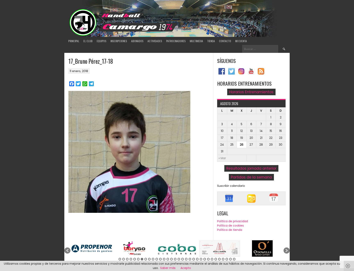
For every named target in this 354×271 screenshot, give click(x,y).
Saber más (168, 268)
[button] (67, 250)
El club (88, 41)
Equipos (101, 41)
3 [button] (127, 259)
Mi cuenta (241, 41)
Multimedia (196, 41)
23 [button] (201, 259)
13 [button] (164, 259)
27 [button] (215, 259)
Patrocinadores (176, 41)
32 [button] (234, 259)
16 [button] (175, 259)
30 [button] (227, 259)
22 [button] (197, 259)
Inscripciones (118, 41)
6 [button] (138, 259)
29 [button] (223, 259)
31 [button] (230, 259)
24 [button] (204, 259)
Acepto (185, 268)
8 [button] (145, 259)
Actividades (155, 41)
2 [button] (123, 259)
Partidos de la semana (251, 177)
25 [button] (208, 259)
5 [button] (134, 259)
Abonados (137, 41)
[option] (91, 248)
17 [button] (179, 259)
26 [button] (212, 259)
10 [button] (153, 259)
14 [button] (168, 259)
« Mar (222, 158)
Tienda (211, 41)
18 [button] (182, 259)
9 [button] (149, 259)
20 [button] (190, 259)
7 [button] (142, 259)
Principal (73, 41)
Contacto (225, 41)
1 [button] (120, 259)
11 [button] (156, 259)
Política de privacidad (232, 221)
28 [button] (219, 259)
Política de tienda (229, 230)
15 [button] (171, 259)
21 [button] (193, 259)
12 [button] (160, 259)
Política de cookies (230, 225)
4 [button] (131, 259)
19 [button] (186, 259)
